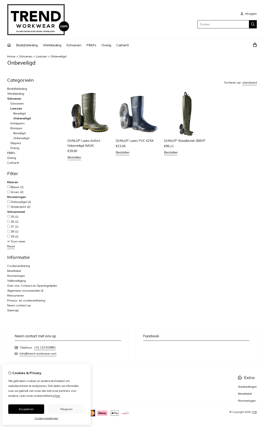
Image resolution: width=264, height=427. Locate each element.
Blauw (17, 187)
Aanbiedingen (247, 387)
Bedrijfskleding (27, 45)
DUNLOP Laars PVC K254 (134, 141)
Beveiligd (19, 113)
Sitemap (13, 310)
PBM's (91, 45)
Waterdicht (20, 207)
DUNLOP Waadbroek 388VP (184, 141)
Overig (106, 45)
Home (11, 56)
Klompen (16, 128)
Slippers (15, 143)
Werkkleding (52, 45)
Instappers (17, 123)
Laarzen (41, 56)
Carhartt (122, 45)
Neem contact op (19, 305)
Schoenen (73, 45)
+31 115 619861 (45, 347)
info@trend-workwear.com (38, 353)
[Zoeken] (253, 24)
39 (14, 236)
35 (14, 217)
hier (57, 395)
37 (14, 226)
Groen (16, 192)
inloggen (250, 13)
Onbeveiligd (58, 56)
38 (14, 231)
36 (14, 221)
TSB (254, 411)
